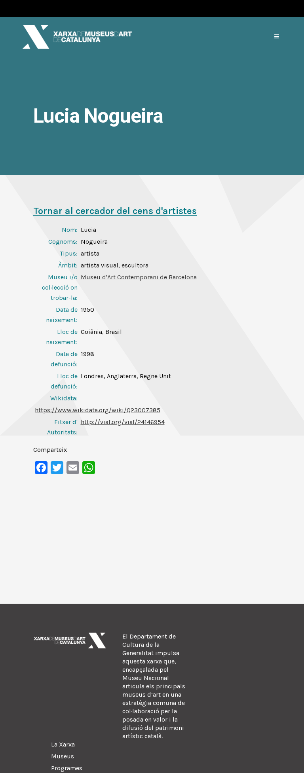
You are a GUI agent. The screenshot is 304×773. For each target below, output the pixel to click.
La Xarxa (63, 744)
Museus (62, 756)
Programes (66, 768)
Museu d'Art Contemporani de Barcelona (139, 277)
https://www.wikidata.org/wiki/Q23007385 (97, 410)
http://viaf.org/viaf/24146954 (123, 422)
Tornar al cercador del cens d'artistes (115, 210)
